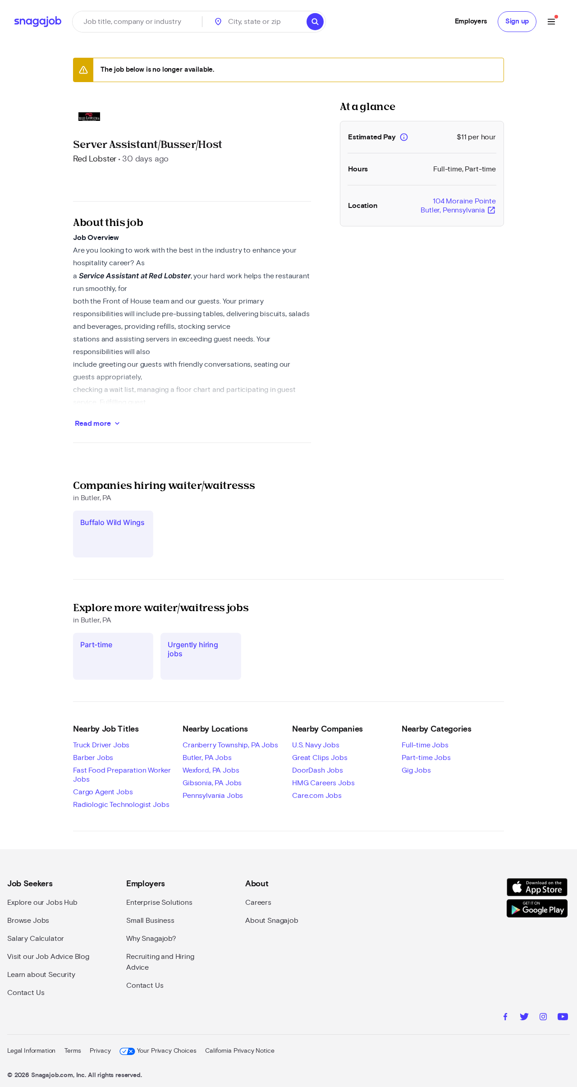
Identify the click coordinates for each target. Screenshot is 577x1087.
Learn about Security (41, 974)
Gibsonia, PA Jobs (212, 783)
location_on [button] (218, 21)
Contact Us (25, 992)
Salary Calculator (35, 938)
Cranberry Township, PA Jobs (230, 745)
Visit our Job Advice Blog (48, 956)
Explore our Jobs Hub (42, 902)
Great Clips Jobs (319, 757)
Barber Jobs (93, 757)
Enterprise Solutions (159, 902)
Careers (258, 902)
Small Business (150, 920)
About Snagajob (271, 920)
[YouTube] (563, 1018)
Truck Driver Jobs (101, 745)
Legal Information (31, 1051)
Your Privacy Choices (166, 1051)
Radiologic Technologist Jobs (121, 804)
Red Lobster (94, 159)
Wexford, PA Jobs (211, 770)
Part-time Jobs (426, 757)
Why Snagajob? (151, 938)
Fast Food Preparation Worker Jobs (122, 775)
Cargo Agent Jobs (103, 792)
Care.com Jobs (317, 795)
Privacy (100, 1051)
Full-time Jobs (425, 745)
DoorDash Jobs (317, 770)
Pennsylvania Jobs (213, 795)
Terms (72, 1051)
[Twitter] (524, 1018)
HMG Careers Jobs (323, 783)
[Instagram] (543, 1018)
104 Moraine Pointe (458, 206)
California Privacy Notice (239, 1051)
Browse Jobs (28, 920)
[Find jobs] (315, 21)
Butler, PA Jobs (207, 757)
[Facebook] (505, 1018)
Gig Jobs (416, 770)
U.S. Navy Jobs (315, 745)
